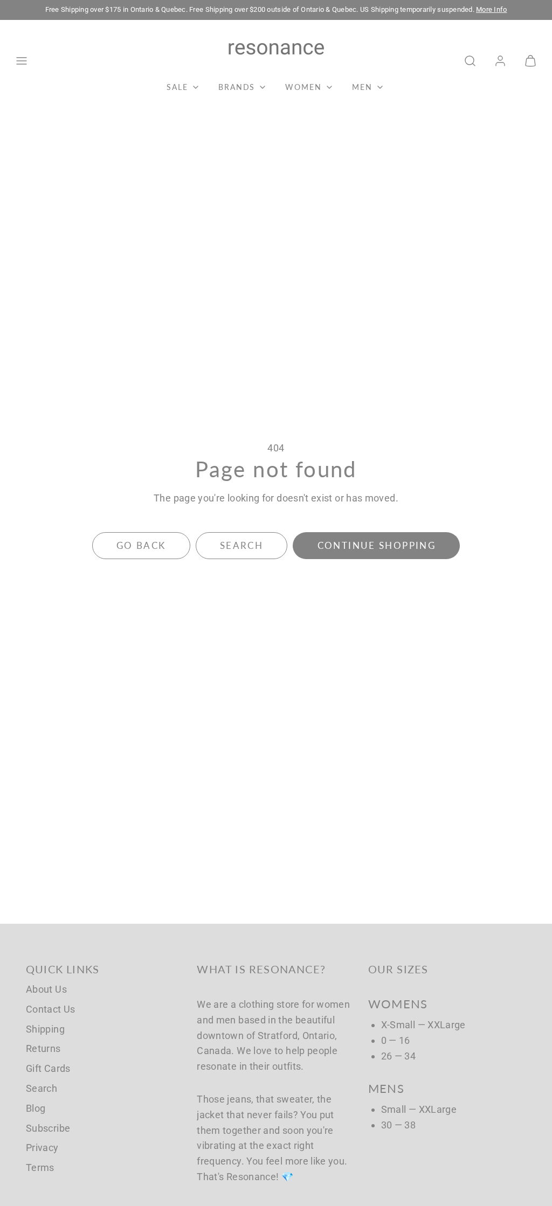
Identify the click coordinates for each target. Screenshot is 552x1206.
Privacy (42, 1147)
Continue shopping (377, 545)
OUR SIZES (398, 969)
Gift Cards (48, 1068)
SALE (177, 87)
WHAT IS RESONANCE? (261, 969)
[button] (21, 61)
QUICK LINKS (62, 969)
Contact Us (50, 1009)
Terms (40, 1167)
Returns (43, 1048)
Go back (141, 545)
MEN (362, 87)
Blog (35, 1108)
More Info (491, 9)
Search (41, 1088)
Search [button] (241, 545)
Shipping (45, 1029)
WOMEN (303, 87)
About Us (46, 989)
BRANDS (237, 87)
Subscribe (48, 1128)
